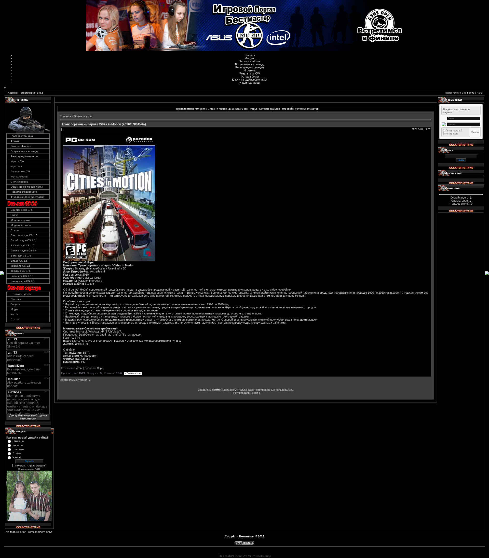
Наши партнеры (249, 82)
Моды (14, 309)
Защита (15, 304)
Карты (14, 314)
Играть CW (17, 161)
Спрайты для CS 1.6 (23, 240)
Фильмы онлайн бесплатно (27, 196)
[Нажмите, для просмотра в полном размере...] (109, 259)
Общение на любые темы (27, 186)
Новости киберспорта (24, 191)
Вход (40, 92)
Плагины (16, 299)
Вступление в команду (249, 64)
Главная (249, 55)
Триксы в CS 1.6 (20, 270)
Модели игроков (21, 225)
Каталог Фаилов (21, 146)
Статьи (15, 230)
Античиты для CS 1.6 (24, 250)
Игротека (249, 70)
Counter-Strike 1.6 (21, 209)
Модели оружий (20, 220)
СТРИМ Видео (19, 181)
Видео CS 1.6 (19, 260)
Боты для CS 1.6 (21, 255)
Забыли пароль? (452, 130)
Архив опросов (37, 465)
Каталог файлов (249, 61)
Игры (89, 116)
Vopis (100, 368)
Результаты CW (249, 73)
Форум (249, 58)
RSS (479, 92)
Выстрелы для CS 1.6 (24, 235)
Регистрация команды (249, 67)
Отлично (18, 441)
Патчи (14, 215)
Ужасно (17, 457)
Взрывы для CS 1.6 (22, 245)
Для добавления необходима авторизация (28, 417)
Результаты (20, 465)
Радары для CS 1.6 (22, 281)
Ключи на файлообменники (249, 79)
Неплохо (18, 449)
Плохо (16, 453)
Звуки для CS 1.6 (21, 276)
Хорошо (17, 445)
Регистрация (27, 92)
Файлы (78, 116)
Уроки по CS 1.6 (20, 265)
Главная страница (22, 135)
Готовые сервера (21, 294)
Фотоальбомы (250, 76)
